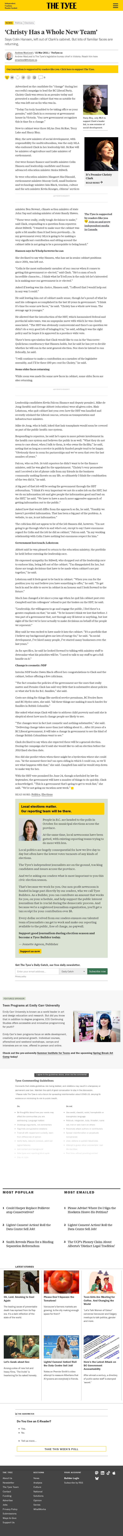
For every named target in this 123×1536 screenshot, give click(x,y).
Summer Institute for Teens (53, 1053)
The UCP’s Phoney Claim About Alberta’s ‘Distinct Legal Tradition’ (91, 1244)
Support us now (30, 951)
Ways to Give (9, 1518)
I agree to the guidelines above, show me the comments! (61, 1074)
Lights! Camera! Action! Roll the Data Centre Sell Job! (28, 1227)
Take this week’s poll (61, 1449)
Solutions (38, 1495)
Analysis (37, 1482)
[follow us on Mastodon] (23, 77)
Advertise (8, 1500)
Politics (18, 22)
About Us (7, 1478)
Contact (7, 1491)
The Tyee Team (11, 1487)
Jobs (5, 1504)
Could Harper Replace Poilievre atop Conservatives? (28, 1210)
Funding (7, 1495)
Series (36, 1504)
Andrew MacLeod (24, 52)
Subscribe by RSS (73, 1482)
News (9, 22)
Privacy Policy (10, 1509)
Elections (29, 22)
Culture (37, 1487)
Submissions (9, 1513)
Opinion (37, 1500)
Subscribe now (97, 971)
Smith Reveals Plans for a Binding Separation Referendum (29, 1244)
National (37, 1491)
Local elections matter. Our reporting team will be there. (46, 808)
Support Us (9, 1522)
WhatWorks (39, 1509)
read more (93, 182)
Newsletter (8, 1482)
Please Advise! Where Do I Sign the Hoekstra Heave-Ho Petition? (92, 1210)
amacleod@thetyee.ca (26, 59)
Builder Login (71, 1478)
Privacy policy (20, 976)
